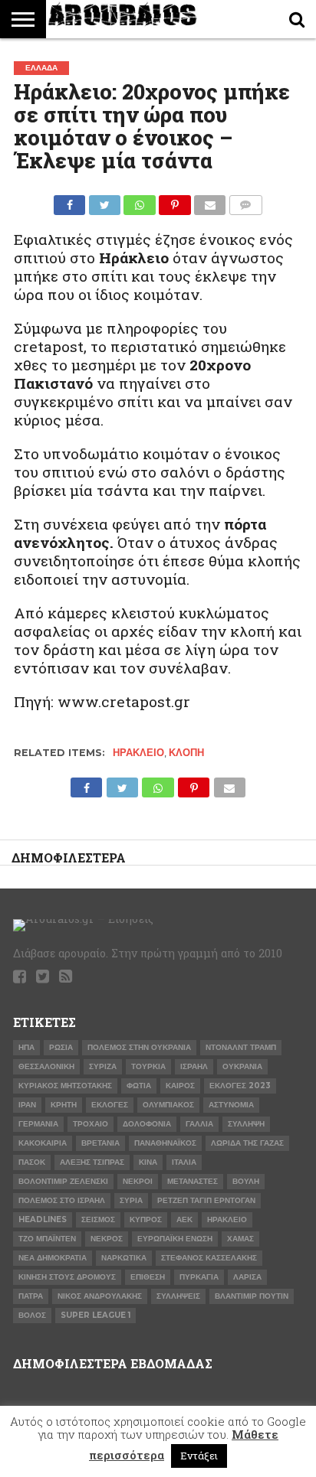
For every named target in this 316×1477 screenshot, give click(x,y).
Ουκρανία (242, 1066)
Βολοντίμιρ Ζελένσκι (63, 1181)
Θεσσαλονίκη (46, 1066)
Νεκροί (138, 1181)
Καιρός (180, 1086)
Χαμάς (240, 1239)
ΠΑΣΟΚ (31, 1162)
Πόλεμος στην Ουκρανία (139, 1047)
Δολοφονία (147, 1124)
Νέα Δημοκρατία (52, 1258)
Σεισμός (98, 1219)
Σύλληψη (246, 1124)
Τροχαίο (90, 1124)
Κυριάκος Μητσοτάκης (65, 1086)
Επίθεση (147, 1277)
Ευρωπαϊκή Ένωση (174, 1239)
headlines (42, 1219)
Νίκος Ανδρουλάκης (100, 1296)
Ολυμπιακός (168, 1105)
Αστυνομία (231, 1105)
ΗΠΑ (26, 1047)
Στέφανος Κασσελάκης (209, 1258)
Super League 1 (95, 1315)
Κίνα (148, 1162)
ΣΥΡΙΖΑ (103, 1066)
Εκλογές (109, 1105)
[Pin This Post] (175, 201)
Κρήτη (64, 1105)
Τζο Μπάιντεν (47, 1239)
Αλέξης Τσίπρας (92, 1162)
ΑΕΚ (184, 1219)
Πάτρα (30, 1296)
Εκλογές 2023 (240, 1086)
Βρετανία (100, 1143)
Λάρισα (247, 1277)
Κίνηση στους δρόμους (67, 1277)
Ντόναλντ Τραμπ (241, 1047)
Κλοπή (186, 752)
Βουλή (245, 1181)
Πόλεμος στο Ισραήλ (61, 1200)
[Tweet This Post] (104, 201)
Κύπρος (146, 1219)
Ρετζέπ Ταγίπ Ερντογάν (206, 1200)
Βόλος (32, 1315)
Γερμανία (38, 1124)
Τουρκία (148, 1066)
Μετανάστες (192, 1181)
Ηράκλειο (138, 752)
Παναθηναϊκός (165, 1143)
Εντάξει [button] (199, 1455)
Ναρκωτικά (123, 1258)
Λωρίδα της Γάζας (247, 1143)
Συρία (131, 1200)
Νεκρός (107, 1239)
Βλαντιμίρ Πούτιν (251, 1296)
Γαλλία (199, 1124)
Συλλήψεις (178, 1296)
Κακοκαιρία (42, 1143)
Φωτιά (139, 1086)
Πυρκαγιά (199, 1277)
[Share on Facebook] (69, 201)
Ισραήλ (194, 1066)
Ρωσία (61, 1047)
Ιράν (27, 1105)
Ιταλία (184, 1162)
